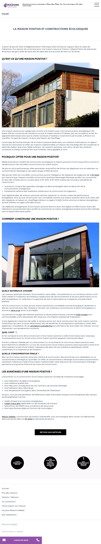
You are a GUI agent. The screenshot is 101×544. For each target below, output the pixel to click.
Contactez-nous (21, 540)
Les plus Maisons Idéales (13, 510)
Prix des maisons (9, 493)
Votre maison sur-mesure (13, 506)
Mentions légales (9, 524)
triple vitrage (82, 315)
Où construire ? (9, 502)
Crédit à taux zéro (12, 403)
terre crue (15, 310)
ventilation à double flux (41, 326)
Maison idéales (9, 417)
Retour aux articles (50, 432)
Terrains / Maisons (10, 497)
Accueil (5, 14)
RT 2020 (95, 175)
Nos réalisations (9, 515)
